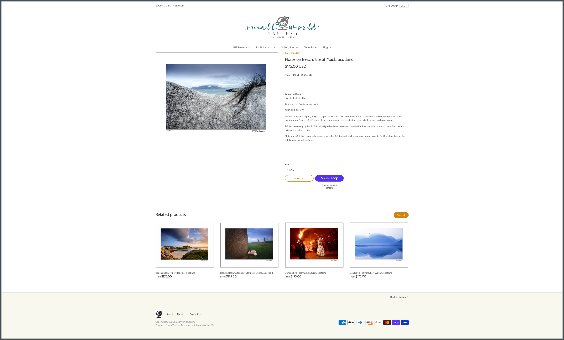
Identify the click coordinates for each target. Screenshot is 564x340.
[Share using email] (310, 74)
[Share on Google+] (306, 74)
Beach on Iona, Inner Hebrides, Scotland (175, 272)
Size (287, 164)
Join (167, 5)
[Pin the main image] (302, 74)
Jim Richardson (292, 52)
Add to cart (299, 178)
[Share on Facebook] (294, 74)
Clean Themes (173, 325)
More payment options (329, 186)
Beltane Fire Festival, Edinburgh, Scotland (305, 272)
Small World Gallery (184, 321)
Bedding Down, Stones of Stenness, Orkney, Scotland (246, 272)
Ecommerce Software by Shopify (197, 325)
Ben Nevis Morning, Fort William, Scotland (371, 272)
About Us (181, 314)
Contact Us (195, 314)
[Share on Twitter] (298, 74)
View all (401, 215)
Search (170, 314)
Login (159, 5)
